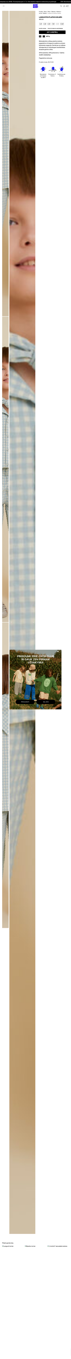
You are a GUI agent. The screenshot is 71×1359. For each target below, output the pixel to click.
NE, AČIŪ (46, 702)
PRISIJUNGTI (25, 702)
